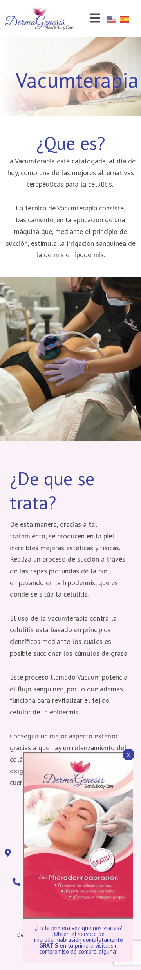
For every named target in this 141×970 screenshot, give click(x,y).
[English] (113, 18)
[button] (95, 18)
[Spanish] (126, 18)
